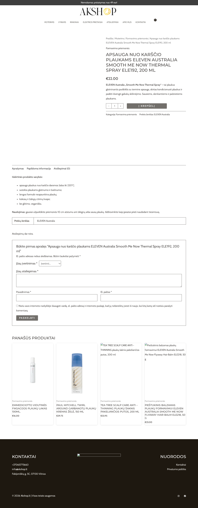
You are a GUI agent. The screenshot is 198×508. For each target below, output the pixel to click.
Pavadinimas (23, 292)
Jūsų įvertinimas (26, 263)
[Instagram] (179, 496)
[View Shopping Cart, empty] (153, 22)
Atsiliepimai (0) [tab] (62, 168)
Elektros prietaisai (93, 22)
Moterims (49, 22)
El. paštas (106, 292)
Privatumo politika (176, 469)
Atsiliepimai (113, 22)
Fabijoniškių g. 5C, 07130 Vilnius (29, 473)
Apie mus (127, 22)
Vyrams (62, 22)
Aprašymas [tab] (18, 168)
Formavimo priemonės (137, 38)
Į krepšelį (147, 105)
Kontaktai (141, 22)
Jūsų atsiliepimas (27, 271)
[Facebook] (185, 496)
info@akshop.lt (19, 469)
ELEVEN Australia (162, 114)
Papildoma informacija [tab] (39, 168)
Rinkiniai (74, 22)
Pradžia (109, 38)
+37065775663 (20, 464)
